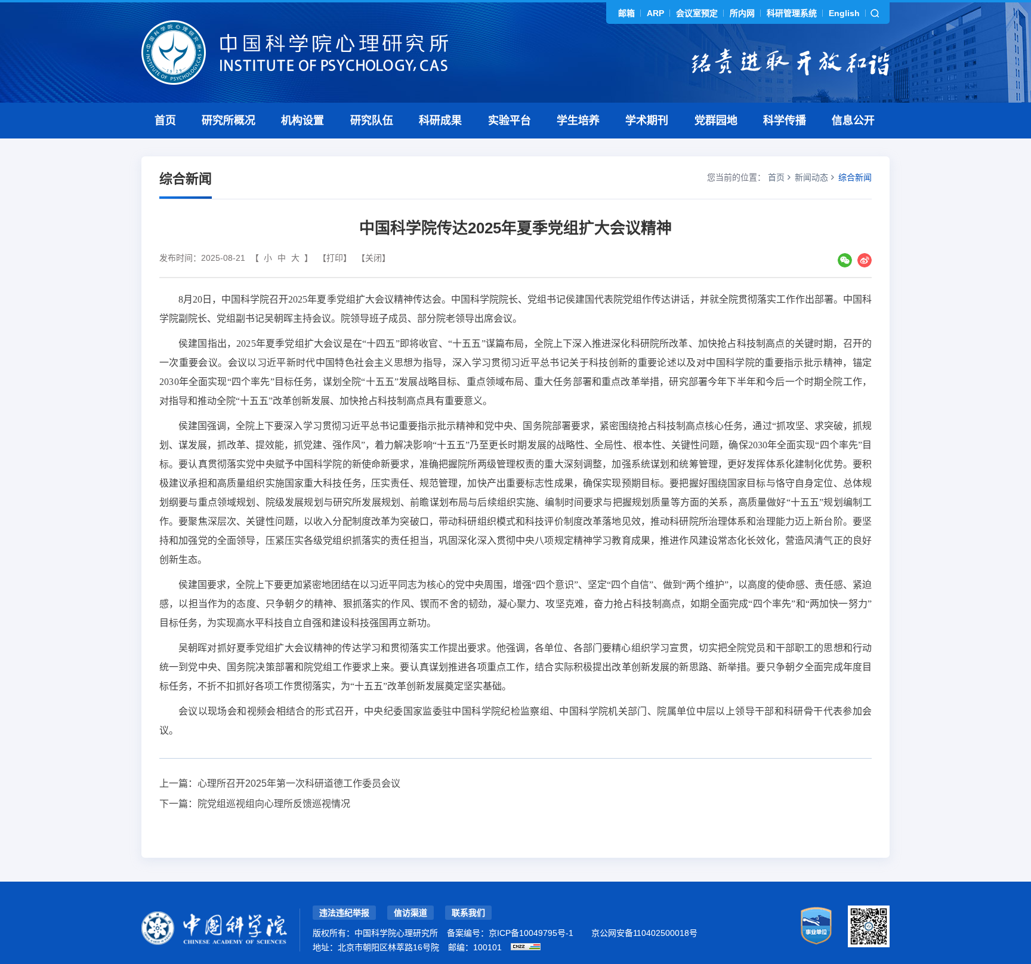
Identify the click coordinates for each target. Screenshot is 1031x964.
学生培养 (578, 121)
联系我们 (468, 912)
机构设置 (302, 121)
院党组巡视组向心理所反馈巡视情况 (273, 804)
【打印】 (334, 258)
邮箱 (626, 13)
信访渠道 (410, 912)
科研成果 (440, 121)
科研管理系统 (792, 13)
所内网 (742, 13)
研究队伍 (371, 121)
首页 (165, 121)
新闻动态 (811, 177)
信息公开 (853, 121)
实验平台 (509, 121)
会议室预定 (697, 13)
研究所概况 (228, 121)
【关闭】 (373, 258)
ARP (655, 13)
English (844, 13)
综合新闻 (855, 177)
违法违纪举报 (344, 912)
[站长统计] (526, 946)
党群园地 (715, 121)
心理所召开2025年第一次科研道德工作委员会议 (298, 783)
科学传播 (784, 121)
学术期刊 (646, 121)
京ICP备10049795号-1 (531, 933)
